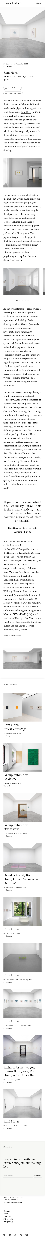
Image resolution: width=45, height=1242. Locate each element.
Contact (6, 1211)
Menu (39, 3)
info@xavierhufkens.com (12, 1203)
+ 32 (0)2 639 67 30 (10, 1200)
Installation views (14, 93)
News (5, 1214)
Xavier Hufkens (12, 3)
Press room (7, 1216)
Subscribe (38, 1176)
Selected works (14, 88)
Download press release (12, 635)
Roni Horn (26, 112)
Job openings (8, 1222)
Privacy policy (8, 1219)
